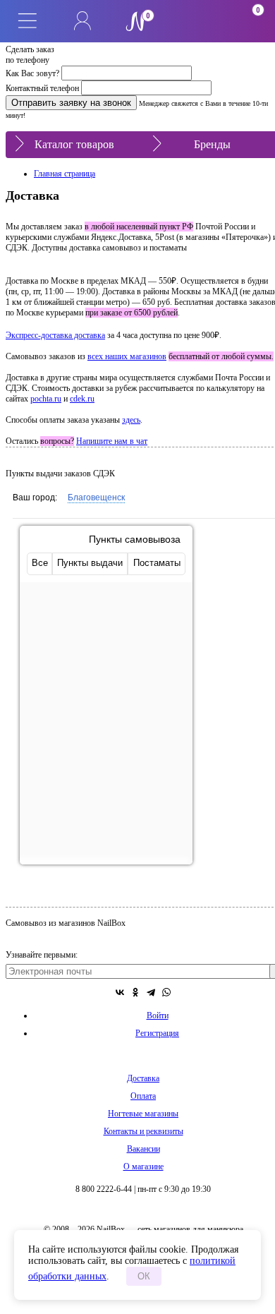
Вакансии (143, 1149)
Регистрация (157, 1033)
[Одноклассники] (135, 992)
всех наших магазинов (126, 356)
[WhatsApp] (166, 992)
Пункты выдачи (90, 562)
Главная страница (64, 174)
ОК (144, 1276)
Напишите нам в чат (111, 441)
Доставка (143, 1078)
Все (40, 562)
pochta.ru (45, 399)
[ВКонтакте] (120, 992)
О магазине (143, 1166)
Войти (158, 1015)
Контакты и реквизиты (143, 1131)
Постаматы (157, 562)
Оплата (143, 1096)
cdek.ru (82, 399)
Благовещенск (96, 497)
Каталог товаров (74, 144)
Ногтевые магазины (143, 1114)
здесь (131, 420)
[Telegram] (151, 992)
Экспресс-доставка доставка (55, 335)
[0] (192, 21)
